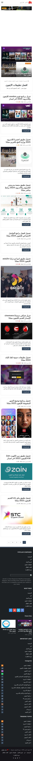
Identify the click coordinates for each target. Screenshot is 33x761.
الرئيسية (26, 81)
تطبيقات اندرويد (27, 679)
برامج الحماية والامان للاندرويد (23, 693)
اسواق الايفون (27, 673)
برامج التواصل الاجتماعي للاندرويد (22, 685)
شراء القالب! (28, 570)
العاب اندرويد (27, 704)
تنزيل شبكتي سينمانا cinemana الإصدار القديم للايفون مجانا (18, 316)
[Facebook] (22, 610)
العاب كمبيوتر (27, 706)
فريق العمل (29, 562)
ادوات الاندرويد (27, 682)
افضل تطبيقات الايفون (26, 48)
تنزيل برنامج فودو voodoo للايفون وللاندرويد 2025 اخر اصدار (17, 97)
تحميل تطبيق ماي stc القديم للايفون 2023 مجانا (19, 499)
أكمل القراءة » (26, 130)
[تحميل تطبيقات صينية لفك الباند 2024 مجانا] (16, 374)
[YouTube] (14, 610)
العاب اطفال (29, 567)
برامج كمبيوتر (27, 696)
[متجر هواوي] (26, 2)
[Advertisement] (16, 28)
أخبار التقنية (28, 712)
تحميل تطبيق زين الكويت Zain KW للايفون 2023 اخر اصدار (18, 457)
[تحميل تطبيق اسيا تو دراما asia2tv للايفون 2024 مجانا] (16, 281)
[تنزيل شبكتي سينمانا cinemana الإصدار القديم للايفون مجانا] (16, 331)
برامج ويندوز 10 (27, 698)
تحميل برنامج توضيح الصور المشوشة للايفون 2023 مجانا (19, 402)
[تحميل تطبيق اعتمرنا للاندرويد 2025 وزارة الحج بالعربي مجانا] (16, 157)
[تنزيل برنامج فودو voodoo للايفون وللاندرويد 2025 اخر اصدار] (16, 112)
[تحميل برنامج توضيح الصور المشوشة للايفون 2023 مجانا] (16, 423)
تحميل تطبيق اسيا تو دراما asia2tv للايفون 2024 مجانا (17, 259)
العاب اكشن (28, 701)
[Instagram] (10, 610)
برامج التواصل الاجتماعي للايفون (23, 676)
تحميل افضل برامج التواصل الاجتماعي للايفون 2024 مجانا (19, 234)
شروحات (28, 709)
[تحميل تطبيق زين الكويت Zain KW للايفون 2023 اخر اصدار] (16, 471)
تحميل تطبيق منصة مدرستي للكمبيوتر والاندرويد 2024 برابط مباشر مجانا (18, 187)
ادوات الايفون (27, 671)
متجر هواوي (4, 750)
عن (31, 559)
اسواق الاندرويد (27, 690)
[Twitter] (18, 610)
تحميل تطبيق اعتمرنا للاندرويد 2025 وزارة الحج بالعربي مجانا (18, 140)
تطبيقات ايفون (28, 63)
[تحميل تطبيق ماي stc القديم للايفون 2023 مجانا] (16, 514)
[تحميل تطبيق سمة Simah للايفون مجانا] (8, 624)
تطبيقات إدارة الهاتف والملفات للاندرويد (21, 687)
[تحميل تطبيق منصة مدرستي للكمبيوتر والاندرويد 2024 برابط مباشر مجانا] (16, 205)
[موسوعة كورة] (16, 8)
